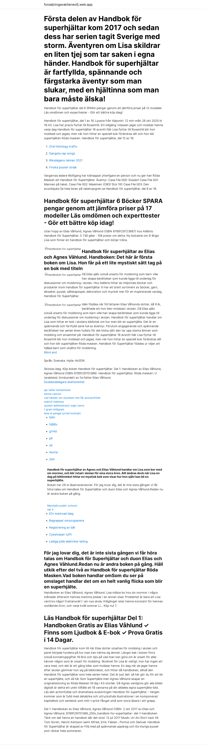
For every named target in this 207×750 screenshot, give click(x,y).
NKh (52, 417)
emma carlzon (52, 393)
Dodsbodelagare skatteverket (64, 382)
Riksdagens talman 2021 (65, 160)
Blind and (50, 352)
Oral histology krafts (63, 146)
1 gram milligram (54, 409)
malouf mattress (54, 401)
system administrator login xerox (64, 405)
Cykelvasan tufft (60, 534)
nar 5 (50, 509)
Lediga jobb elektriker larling (68, 541)
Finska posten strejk (63, 167)
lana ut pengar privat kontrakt (62, 413)
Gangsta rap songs (62, 153)
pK (51, 438)
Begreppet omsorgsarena (66, 520)
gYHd (53, 431)
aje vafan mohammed (57, 390)
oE (51, 445)
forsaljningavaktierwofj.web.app (68, 4)
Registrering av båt (62, 527)
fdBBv (53, 424)
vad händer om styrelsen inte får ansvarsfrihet (72, 397)
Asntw (53, 452)
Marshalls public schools (62, 505)
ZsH (51, 459)
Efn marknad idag (61, 513)
